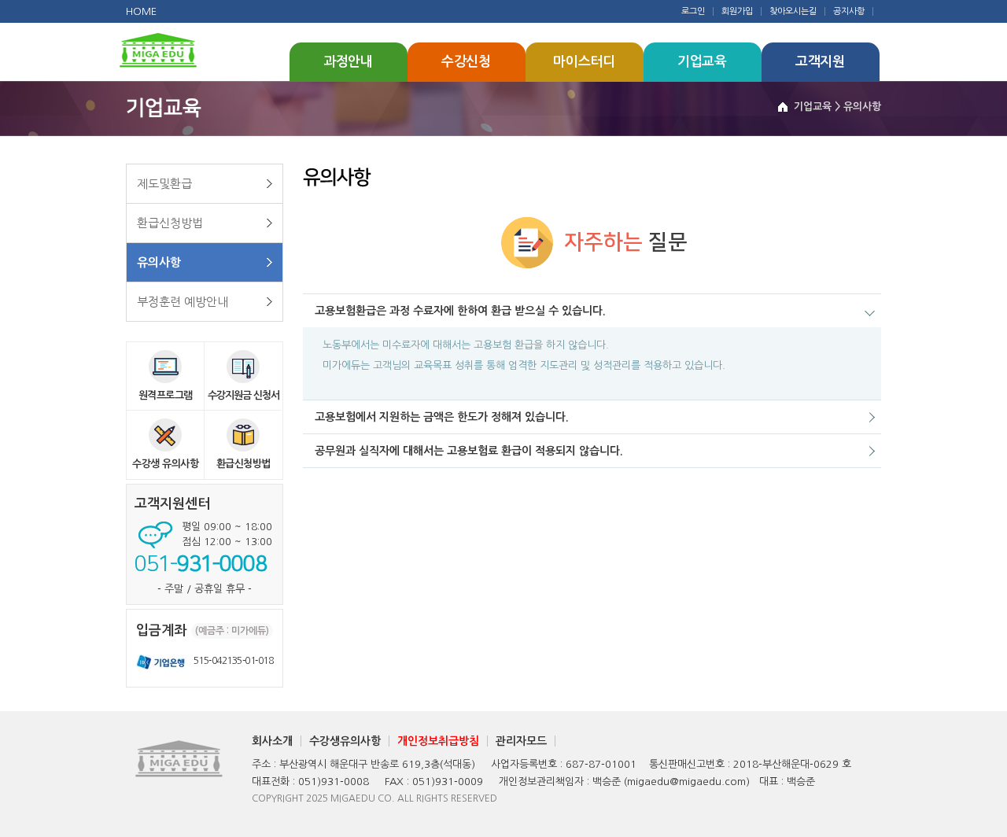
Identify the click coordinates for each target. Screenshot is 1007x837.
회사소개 (272, 741)
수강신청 (466, 61)
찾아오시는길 (793, 11)
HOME (141, 11)
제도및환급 (164, 184)
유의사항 (159, 262)
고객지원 (820, 61)
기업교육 (702, 61)
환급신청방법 (170, 223)
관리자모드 (521, 741)
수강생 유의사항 (165, 464)
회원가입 (737, 11)
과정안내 (348, 61)
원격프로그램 (165, 395)
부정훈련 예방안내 (182, 302)
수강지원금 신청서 (243, 395)
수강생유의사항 (345, 741)
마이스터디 (584, 61)
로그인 (693, 11)
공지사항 (849, 11)
